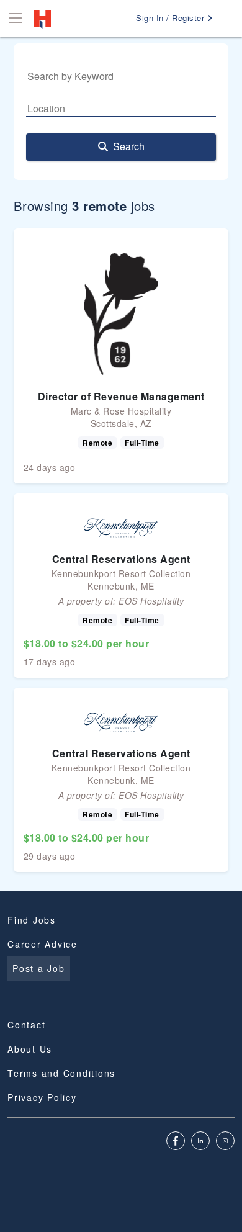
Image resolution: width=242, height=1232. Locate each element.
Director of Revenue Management (121, 396)
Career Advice (42, 944)
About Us (29, 1049)
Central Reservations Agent (121, 559)
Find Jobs (31, 920)
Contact (26, 1024)
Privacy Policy (42, 1097)
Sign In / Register (171, 18)
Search (129, 146)
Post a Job (38, 968)
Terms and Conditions (61, 1073)
